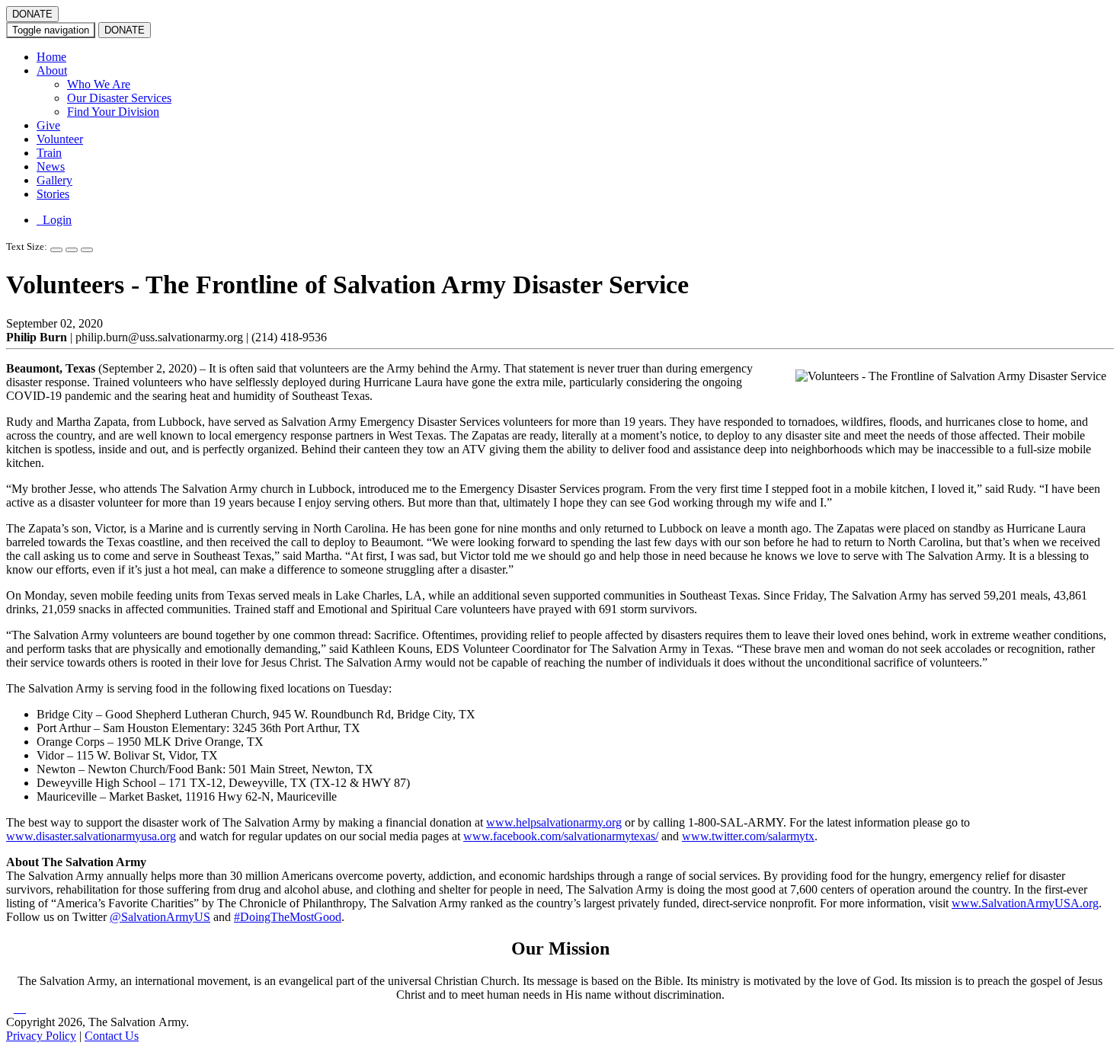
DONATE (32, 14)
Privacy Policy (41, 1035)
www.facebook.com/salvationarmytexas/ (560, 836)
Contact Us (112, 1035)
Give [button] (48, 125)
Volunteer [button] (60, 139)
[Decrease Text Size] (72, 250)
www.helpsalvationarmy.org (554, 822)
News (51, 166)
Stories (53, 193)
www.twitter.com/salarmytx (748, 836)
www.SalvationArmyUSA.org (1025, 903)
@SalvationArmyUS (160, 916)
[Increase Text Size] (56, 250)
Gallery (54, 180)
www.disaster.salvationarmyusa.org (91, 836)
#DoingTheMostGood (287, 916)
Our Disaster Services (119, 97)
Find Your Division (113, 111)
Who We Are (98, 84)
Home (51, 56)
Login (54, 219)
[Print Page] (87, 250)
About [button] (52, 70)
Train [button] (49, 152)
